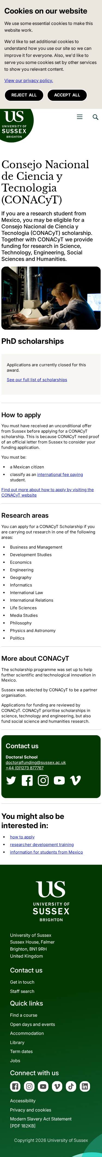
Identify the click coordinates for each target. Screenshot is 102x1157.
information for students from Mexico (46, 852)
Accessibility (23, 1100)
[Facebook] (27, 780)
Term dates (21, 1051)
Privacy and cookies (30, 1110)
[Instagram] (43, 780)
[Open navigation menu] (79, 116)
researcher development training (42, 844)
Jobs (15, 1060)
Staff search (22, 991)
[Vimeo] (75, 780)
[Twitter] (11, 780)
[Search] (95, 121)
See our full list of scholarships (37, 379)
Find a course (23, 1015)
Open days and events (32, 1024)
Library (17, 1042)
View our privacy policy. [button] (28, 80)
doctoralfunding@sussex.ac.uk (36, 762)
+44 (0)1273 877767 (25, 767)
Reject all (24, 95)
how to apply (22, 837)
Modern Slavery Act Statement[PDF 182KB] (41, 1122)
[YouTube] (59, 780)
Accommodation (27, 1033)
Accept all (67, 95)
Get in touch (22, 982)
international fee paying (60, 474)
